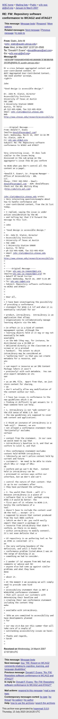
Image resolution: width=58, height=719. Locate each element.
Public (33, 5)
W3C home (8, 5)
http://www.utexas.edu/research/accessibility (28, 117)
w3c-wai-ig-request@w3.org (27, 271)
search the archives (45, 703)
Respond (41, 23)
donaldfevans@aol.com (39, 50)
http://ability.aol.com (17, 189)
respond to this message (30, 690)
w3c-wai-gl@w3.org (19, 53)
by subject (17, 700)
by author (29, 700)
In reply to (20, 33)
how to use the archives (22, 703)
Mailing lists (22, 5)
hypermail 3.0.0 (41, 708)
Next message (32, 30)
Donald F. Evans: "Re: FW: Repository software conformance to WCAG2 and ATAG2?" (29, 675)
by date (43, 697)
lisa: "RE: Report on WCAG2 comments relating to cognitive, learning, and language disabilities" (27, 666)
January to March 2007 (26, 8)
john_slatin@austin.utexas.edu (20, 44)
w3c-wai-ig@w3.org (20, 281)
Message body (28, 23)
